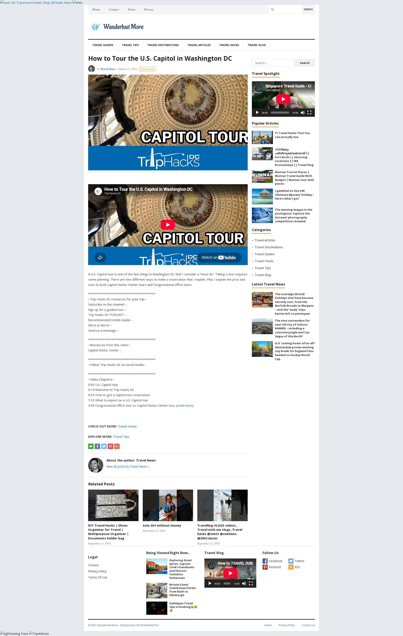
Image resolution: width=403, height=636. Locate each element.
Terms (132, 9)
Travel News (108, 69)
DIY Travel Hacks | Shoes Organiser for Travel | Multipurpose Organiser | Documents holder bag (108, 531)
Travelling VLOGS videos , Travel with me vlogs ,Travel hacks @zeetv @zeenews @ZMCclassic (219, 531)
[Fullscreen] (309, 112)
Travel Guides (102, 45)
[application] (283, 99)
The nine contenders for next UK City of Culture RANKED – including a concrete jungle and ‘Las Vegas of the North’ (292, 328)
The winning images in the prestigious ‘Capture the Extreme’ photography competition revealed (293, 215)
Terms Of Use (97, 577)
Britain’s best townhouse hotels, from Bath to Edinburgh (182, 590)
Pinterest (275, 567)
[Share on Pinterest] (110, 446)
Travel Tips (130, 45)
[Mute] (303, 112)
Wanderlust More (107, 625)
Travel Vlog (257, 45)
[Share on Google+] (117, 446)
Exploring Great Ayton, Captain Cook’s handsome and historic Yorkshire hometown (181, 569)
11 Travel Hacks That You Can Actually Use (292, 135)
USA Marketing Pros (147, 625)
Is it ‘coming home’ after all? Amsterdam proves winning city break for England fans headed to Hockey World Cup (295, 351)
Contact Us (308, 625)
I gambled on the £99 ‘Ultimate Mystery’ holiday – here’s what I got (294, 194)
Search (308, 9)
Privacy (149, 9)
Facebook (275, 561)
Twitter (299, 561)
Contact (114, 9)
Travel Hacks (229, 45)
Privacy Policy (97, 571)
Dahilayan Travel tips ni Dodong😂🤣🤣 (183, 606)
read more (184, 405)
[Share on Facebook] (97, 446)
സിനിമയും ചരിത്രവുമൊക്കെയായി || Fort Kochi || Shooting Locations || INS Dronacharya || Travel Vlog (294, 157)
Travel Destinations (163, 45)
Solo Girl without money (162, 525)
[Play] (257, 112)
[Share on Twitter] (104, 446)
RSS (297, 567)
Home (96, 9)
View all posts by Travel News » (127, 466)
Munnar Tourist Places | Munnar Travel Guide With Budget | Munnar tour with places (294, 178)
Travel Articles (199, 45)
